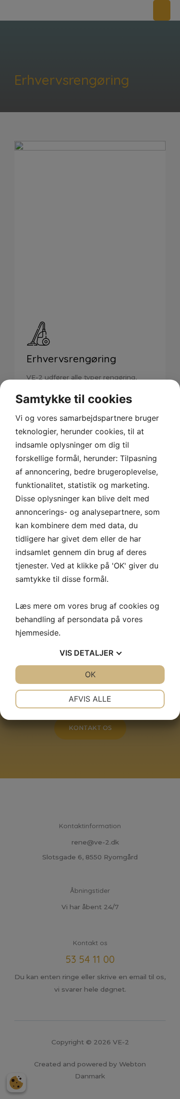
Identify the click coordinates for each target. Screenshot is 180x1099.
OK (90, 674)
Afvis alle (90, 699)
